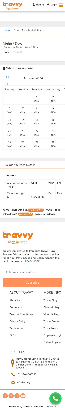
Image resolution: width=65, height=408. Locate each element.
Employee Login (53, 335)
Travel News (51, 328)
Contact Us (16, 307)
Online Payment (53, 342)
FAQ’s (13, 335)
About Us (15, 300)
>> (7, 83)
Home (6, 30)
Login (53, 4)
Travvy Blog (50, 300)
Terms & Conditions (21, 314)
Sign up (40, 4)
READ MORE (32, 261)
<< (7, 76)
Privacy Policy (17, 321)
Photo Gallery (51, 307)
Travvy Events (51, 321)
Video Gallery (51, 314)
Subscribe (32, 282)
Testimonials (17, 328)
